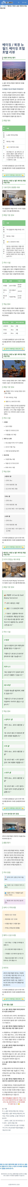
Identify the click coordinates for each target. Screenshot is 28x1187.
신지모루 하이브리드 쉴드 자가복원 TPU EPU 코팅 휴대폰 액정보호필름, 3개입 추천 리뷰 (13, 1128)
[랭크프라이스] (7, 2)
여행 (4, 6)
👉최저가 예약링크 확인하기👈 (13, 175)
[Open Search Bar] (19, 2)
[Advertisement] (14, 26)
